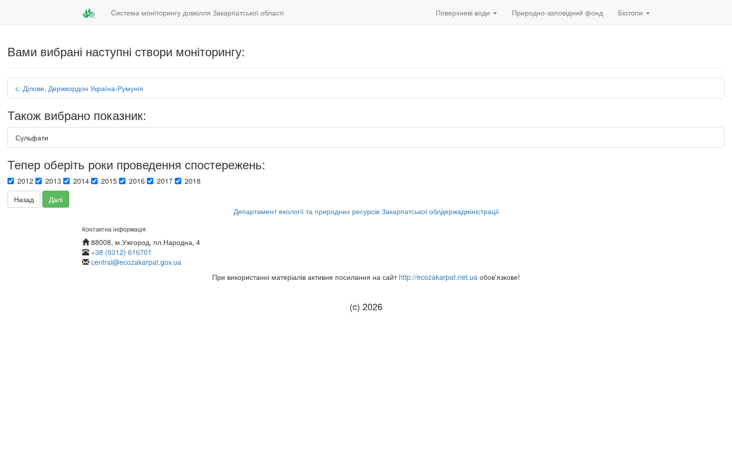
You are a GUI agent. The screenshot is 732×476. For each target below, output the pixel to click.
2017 (165, 181)
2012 (25, 181)
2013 (53, 181)
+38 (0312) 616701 (121, 252)
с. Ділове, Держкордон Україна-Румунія (79, 88)
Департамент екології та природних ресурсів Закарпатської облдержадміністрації (366, 211)
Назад (24, 199)
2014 (81, 181)
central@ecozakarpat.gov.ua (136, 262)
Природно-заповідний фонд (557, 12)
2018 (193, 181)
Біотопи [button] (631, 12)
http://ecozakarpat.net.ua (438, 277)
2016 (137, 181)
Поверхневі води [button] (464, 12)
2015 (109, 181)
